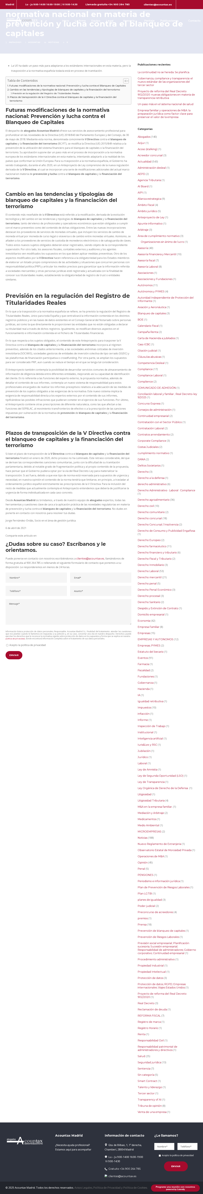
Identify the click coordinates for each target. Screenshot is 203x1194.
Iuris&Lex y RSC (147, 744)
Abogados (144, 136)
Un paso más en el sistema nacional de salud (165, 104)
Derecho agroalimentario (154, 499)
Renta (141, 1034)
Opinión (143, 862)
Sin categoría (146, 1074)
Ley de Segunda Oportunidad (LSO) (160, 775)
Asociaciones (145, 272)
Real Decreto (146, 1003)
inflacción (144, 713)
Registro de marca (149, 1021)
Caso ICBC (144, 344)
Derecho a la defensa (151, 478)
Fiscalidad (144, 670)
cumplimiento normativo (153, 453)
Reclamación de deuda (152, 1009)
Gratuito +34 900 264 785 (124, 1168)
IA (139, 695)
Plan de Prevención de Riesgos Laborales (164, 887)
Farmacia (143, 664)
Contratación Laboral (151, 428)
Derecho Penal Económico (155, 589)
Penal (141, 868)
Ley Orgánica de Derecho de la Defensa (163, 788)
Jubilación (144, 750)
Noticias (53, 42)
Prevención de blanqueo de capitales (161, 930)
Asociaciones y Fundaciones (155, 279)
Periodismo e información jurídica (159, 881)
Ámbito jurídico (147, 211)
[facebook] (180, 4)
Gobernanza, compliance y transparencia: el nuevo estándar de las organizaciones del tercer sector (165, 82)
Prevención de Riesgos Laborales (158, 937)
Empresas (144, 633)
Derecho (143, 471)
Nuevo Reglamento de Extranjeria (159, 843)
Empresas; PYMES (149, 645)
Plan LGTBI (145, 893)
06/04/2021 (15, 42)
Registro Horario (148, 1028)
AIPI (140, 192)
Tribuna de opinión (150, 1105)
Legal (109, 20)
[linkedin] (186, 4)
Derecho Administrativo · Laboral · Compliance (166, 490)
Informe (143, 719)
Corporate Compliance (152, 440)
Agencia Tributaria (149, 180)
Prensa (142, 924)
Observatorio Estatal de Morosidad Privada (164, 850)
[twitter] (191, 4)
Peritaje (149, 20)
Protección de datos (150, 978)
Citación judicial (147, 350)
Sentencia (144, 1068)
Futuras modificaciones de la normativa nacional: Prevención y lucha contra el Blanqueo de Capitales (67, 85)
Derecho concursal (150, 518)
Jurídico (143, 757)
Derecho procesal (149, 595)
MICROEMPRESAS (149, 831)
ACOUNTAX (34, 42)
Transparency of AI (149, 1099)
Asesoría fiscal (146, 260)
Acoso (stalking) (147, 149)
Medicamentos (147, 819)
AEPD (141, 174)
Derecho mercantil (150, 577)
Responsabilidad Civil (151, 1040)
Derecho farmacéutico (152, 546)
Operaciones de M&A (151, 856)
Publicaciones (169, 20)
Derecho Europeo (149, 540)
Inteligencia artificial (150, 738)
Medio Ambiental (148, 825)
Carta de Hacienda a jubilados (156, 338)
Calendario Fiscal (148, 325)
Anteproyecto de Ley (151, 217)
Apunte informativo (150, 223)
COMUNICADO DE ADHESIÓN (157, 387)
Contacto (194, 20)
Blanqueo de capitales (152, 313)
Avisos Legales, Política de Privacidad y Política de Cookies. (110, 1187)
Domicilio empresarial (151, 614)
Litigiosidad (144, 794)
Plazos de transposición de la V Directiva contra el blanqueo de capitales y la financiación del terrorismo (63, 99)
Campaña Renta (148, 332)
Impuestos (144, 707)
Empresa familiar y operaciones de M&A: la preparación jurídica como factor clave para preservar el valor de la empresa (165, 114)
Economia (144, 620)
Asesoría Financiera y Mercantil (157, 254)
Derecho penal (147, 583)
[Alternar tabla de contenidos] (124, 81)
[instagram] (196, 4)
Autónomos (145, 285)
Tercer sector (146, 1093)
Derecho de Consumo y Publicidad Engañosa (166, 530)
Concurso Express (149, 403)
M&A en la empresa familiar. (155, 806)
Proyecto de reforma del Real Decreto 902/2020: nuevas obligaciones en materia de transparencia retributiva (166, 95)
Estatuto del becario (151, 651)
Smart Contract (147, 1081)
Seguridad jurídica (149, 1062)
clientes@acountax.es (158, 4)
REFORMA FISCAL (149, 1015)
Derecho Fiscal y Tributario (155, 558)
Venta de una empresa (152, 1112)
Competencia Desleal (151, 363)
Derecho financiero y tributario (157, 552)
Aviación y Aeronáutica (152, 307)
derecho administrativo (152, 484)
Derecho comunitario (151, 512)
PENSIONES (145, 875)
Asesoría (129, 20)
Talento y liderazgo (150, 1087)
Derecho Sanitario (149, 602)
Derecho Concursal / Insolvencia (158, 524)
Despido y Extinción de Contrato (158, 608)
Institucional (145, 732)
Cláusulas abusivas (149, 356)
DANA (141, 459)
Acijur (141, 143)
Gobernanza (146, 682)
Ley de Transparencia (151, 781)
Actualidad (144, 161)
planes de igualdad (150, 899)
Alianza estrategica (149, 198)
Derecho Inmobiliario (151, 564)
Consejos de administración (155, 409)
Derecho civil (146, 505)
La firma (80, 20)
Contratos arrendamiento (154, 434)
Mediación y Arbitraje (151, 812)
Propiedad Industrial (151, 965)
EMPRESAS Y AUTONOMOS (155, 639)
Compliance (145, 369)
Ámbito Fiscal (146, 205)
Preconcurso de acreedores (155, 912)
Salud (141, 1056)
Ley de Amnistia (147, 769)
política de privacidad (15, 638)
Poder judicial (146, 906)
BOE (141, 319)
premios (143, 918)
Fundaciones (146, 676)
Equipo (95, 20)
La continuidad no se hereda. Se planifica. (164, 72)
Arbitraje (143, 229)
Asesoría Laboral (148, 266)
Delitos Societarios (149, 465)
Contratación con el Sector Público (160, 422)
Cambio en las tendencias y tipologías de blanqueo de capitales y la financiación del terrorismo (65, 89)
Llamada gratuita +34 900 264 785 (107, 4)
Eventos (143, 657)
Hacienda (144, 688)
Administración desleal (152, 167)
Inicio (65, 20)
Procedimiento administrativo (156, 959)
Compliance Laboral (150, 375)
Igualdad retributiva (150, 701)
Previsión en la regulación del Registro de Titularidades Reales (45, 93)
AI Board (143, 186)
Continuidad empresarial (153, 416)
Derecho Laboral (148, 571)
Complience (145, 381)
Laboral (142, 763)
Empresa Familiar (148, 626)
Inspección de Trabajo (151, 726)
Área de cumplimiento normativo (159, 236)
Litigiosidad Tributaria (151, 800)
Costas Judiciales (148, 447)
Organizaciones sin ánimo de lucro (162, 241)
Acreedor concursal (150, 155)
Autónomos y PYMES (151, 291)
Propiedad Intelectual (152, 971)
